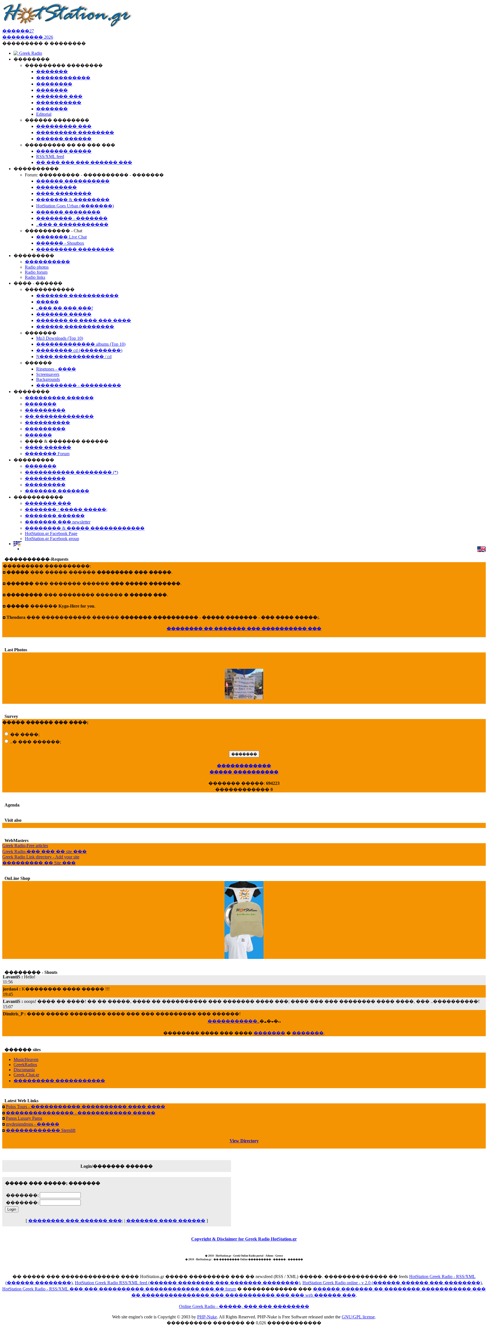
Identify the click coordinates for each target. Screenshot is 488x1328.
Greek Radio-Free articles (25, 845)
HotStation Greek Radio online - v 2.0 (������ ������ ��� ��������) (392, 1282)
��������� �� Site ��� (39, 862)
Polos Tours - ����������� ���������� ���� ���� (85, 1106)
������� (269, 1033)
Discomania (24, 1069)
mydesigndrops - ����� (32, 1124)
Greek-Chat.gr (26, 1074)
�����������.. (234, 1021)
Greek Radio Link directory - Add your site (40, 856)
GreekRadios (25, 1064)
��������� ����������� (59, 1080)
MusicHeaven (26, 1059)
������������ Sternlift (40, 1130)
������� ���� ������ (165, 1220)
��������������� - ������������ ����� (80, 1112)
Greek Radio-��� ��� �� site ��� (44, 851)
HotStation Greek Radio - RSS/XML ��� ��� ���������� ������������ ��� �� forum (119, 1289)
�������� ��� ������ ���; (75, 1220)
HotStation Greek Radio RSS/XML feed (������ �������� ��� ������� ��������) (187, 1282)
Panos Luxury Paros (24, 1118)
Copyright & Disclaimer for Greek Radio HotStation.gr (244, 1239)
